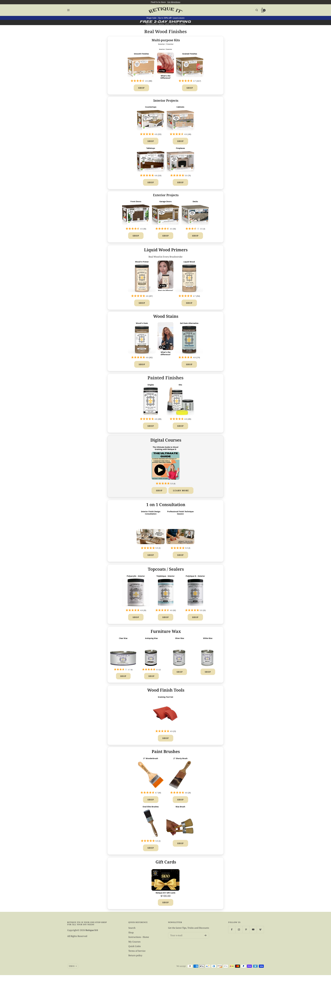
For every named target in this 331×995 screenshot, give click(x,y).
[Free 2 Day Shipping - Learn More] (165, 22)
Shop (141, 88)
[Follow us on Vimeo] (260, 929)
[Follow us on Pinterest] (246, 929)
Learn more (179, 17)
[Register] (205, 935)
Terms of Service (136, 950)
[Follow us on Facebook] (231, 929)
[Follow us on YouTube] (253, 929)
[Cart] (262, 11)
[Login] (262, 9)
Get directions (173, 2)
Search (132, 927)
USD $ (71, 966)
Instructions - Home (138, 937)
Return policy (135, 955)
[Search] (257, 10)
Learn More (181, 490)
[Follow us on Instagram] (238, 929)
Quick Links (134, 946)
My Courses (134, 941)
